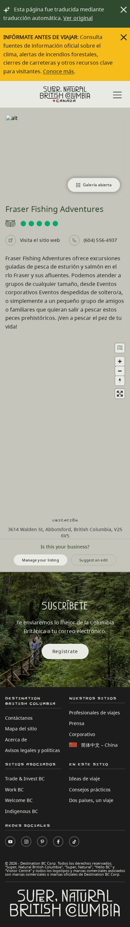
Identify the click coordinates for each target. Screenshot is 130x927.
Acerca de (16, 739)
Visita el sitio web (40, 240)
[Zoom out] (120, 371)
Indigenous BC (21, 811)
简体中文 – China (99, 745)
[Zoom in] (120, 361)
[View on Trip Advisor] (65, 224)
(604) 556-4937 (100, 240)
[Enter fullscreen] (120, 394)
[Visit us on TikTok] (74, 841)
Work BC (14, 789)
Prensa (76, 723)
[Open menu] (117, 95)
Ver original (78, 18)
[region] (65, 424)
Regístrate (65, 651)
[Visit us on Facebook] (58, 841)
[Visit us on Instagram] (26, 841)
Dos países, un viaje (91, 800)
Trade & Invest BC (25, 778)
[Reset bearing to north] (120, 381)
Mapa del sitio (21, 728)
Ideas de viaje (84, 778)
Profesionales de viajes (94, 712)
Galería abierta (97, 185)
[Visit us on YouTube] (10, 841)
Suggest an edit (93, 559)
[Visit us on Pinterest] (42, 841)
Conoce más (58, 71)
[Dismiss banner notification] (124, 10)
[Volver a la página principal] (65, 94)
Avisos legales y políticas (32, 750)
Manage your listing (40, 559)
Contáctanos (19, 718)
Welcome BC (19, 800)
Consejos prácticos (90, 789)
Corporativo (82, 734)
